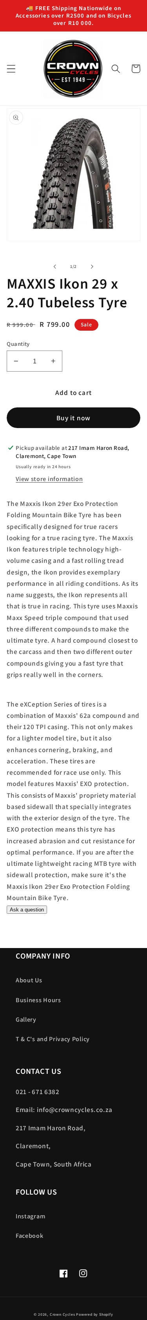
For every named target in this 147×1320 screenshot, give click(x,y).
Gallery (26, 1019)
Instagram (30, 1216)
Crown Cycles (62, 1314)
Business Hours (38, 1000)
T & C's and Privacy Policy (53, 1039)
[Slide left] (55, 266)
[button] (11, 69)
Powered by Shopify (94, 1314)
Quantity (18, 343)
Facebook (30, 1236)
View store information (49, 479)
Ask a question (27, 910)
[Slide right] (92, 266)
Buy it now (73, 417)
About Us (29, 980)
